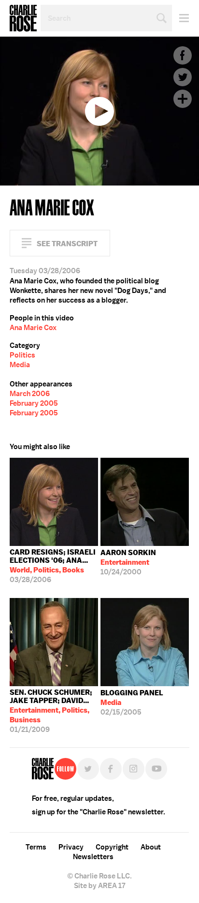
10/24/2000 (128, 562)
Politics (22, 355)
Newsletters (93, 857)
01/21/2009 (51, 711)
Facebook (182, 55)
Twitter (182, 77)
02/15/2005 (131, 702)
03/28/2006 (53, 565)
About (151, 847)
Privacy (71, 847)
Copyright (112, 847)
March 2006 (30, 393)
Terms (36, 847)
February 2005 (34, 403)
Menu (180, 18)
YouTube (156, 769)
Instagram (133, 769)
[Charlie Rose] (43, 769)
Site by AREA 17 (99, 885)
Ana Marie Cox (33, 327)
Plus (182, 99)
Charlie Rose (23, 18)
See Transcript (67, 243)
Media (20, 365)
